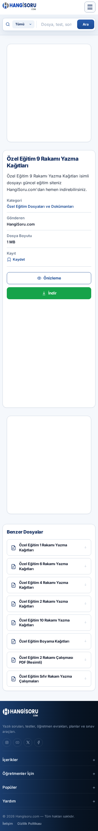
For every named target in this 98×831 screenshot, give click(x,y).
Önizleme (52, 278)
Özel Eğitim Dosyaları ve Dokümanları (40, 206)
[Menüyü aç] (89, 7)
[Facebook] (38, 742)
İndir (52, 293)
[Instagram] (7, 742)
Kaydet (19, 259)
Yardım (9, 801)
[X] (28, 742)
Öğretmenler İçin (18, 773)
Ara (86, 24)
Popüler (10, 787)
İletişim (8, 823)
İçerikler (10, 759)
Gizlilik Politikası (29, 823)
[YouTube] (17, 742)
